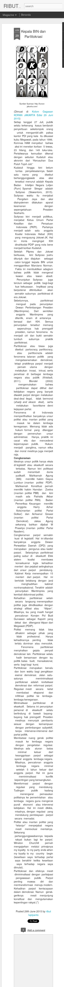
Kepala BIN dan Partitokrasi (33, 34)
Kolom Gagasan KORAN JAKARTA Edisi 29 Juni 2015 (33, 115)
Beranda (26, 14)
